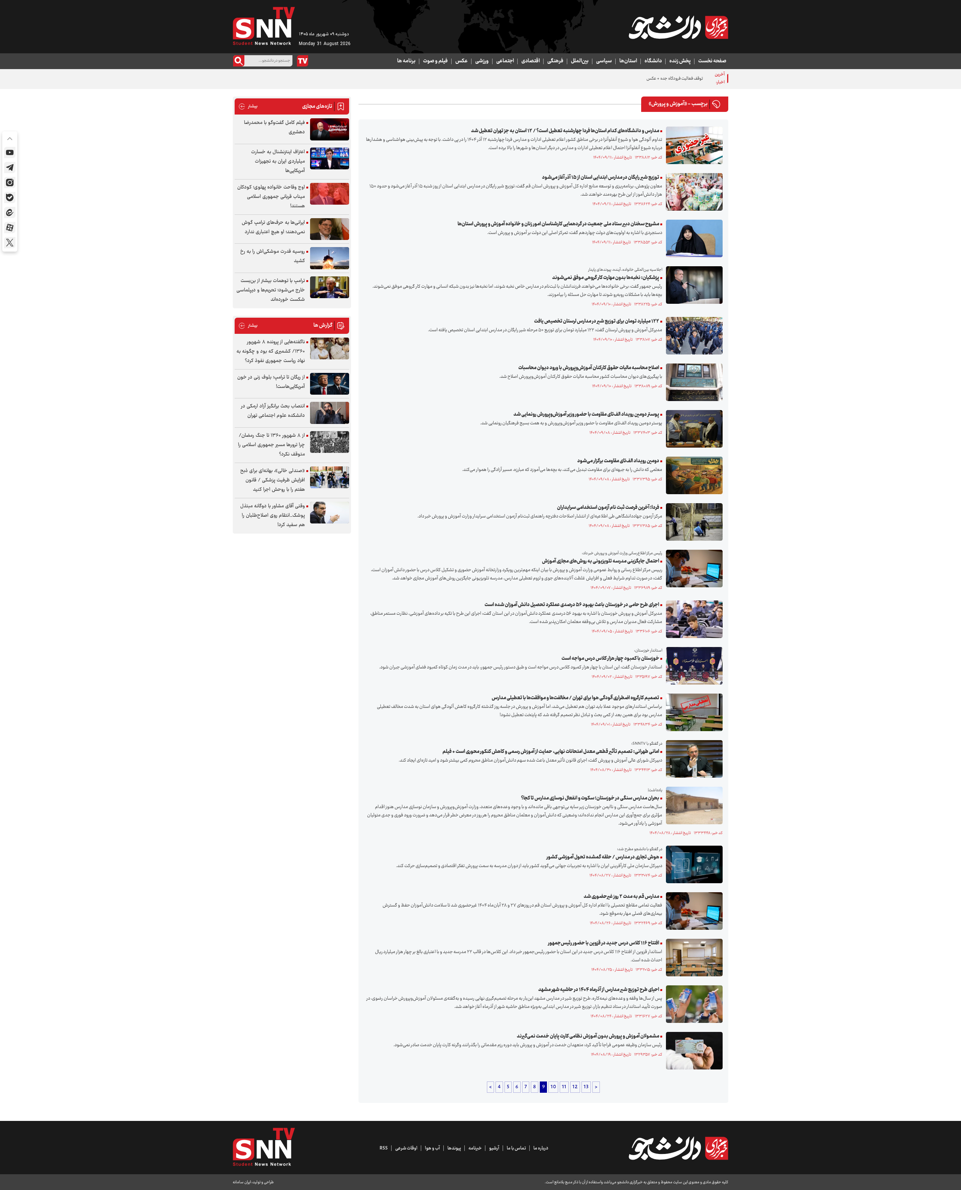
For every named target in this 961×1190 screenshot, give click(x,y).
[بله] (9, 197)
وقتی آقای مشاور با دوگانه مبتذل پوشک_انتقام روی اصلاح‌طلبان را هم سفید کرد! (272, 515)
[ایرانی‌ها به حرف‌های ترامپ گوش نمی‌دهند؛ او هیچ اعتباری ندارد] (329, 229)
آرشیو (494, 1148)
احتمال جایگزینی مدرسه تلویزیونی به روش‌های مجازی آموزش (600, 561)
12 (575, 1087)
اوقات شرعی (406, 1148)
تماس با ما (516, 1148)
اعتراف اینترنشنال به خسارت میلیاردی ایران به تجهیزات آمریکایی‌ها (278, 161)
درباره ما (540, 1148)
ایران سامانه (242, 1182)
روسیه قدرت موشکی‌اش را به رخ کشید (272, 256)
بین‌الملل (580, 61)
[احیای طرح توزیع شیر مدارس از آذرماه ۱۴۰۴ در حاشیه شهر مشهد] (692, 1004)
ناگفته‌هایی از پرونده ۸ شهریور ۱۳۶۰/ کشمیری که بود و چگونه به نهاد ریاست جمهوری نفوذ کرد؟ (270, 351)
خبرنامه (475, 1148)
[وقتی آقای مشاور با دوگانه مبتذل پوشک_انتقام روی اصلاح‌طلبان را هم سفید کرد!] (329, 513)
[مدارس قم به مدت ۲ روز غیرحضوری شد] (692, 911)
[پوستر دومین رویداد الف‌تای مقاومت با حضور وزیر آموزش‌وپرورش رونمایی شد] (692, 429)
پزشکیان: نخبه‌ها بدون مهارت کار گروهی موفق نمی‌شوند (605, 277)
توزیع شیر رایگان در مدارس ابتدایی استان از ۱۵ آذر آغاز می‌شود (600, 177)
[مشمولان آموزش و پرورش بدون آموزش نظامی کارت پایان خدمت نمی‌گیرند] (692, 1050)
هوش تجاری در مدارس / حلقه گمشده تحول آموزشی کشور (603, 857)
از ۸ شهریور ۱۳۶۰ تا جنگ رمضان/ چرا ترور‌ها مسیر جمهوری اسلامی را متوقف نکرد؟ (271, 445)
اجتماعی (505, 61)
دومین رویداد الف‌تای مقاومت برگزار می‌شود (618, 461)
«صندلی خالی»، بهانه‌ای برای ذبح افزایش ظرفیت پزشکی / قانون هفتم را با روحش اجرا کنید (272, 480)
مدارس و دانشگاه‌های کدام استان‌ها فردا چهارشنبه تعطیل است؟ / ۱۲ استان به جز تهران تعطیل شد (565, 131)
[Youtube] (9, 152)
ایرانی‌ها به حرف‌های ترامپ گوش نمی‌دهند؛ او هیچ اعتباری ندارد (273, 227)
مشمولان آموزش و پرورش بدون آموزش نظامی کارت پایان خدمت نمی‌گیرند (588, 1036)
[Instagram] (9, 182)
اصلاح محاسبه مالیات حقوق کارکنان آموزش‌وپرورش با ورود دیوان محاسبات (588, 368)
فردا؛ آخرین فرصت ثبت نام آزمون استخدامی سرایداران (608, 507)
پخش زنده (680, 61)
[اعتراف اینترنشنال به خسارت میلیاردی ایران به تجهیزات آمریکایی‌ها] (329, 159)
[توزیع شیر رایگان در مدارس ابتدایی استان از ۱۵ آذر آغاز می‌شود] (692, 192)
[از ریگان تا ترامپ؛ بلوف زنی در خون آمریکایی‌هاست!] (329, 384)
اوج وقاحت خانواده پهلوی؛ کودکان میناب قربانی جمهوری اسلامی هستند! (271, 197)
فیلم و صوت (435, 61)
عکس (461, 61)
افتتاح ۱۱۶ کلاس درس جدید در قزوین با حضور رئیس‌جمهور (603, 943)
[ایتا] (9, 212)
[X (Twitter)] (9, 242)
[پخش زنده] (302, 60)
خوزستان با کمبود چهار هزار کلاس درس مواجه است (610, 658)
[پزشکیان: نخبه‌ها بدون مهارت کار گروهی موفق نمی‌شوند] (692, 285)
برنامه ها (406, 61)
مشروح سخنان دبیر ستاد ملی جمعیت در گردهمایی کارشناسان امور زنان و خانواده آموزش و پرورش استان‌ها (558, 224)
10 (553, 1087)
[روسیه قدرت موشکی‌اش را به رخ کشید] (329, 258)
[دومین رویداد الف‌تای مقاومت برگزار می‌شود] (692, 475)
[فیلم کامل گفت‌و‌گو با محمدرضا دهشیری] (329, 129)
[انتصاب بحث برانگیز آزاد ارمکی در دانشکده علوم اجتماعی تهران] (329, 413)
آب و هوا (432, 1148)
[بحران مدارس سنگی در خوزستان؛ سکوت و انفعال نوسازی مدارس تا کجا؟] (692, 805)
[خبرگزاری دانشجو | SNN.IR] (678, 27)
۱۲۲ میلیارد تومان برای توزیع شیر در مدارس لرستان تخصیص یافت (596, 321)
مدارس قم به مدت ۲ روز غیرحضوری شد (621, 896)
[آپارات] (9, 227)
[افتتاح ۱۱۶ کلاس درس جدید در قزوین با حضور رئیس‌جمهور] (692, 957)
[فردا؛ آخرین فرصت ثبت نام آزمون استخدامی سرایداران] (692, 522)
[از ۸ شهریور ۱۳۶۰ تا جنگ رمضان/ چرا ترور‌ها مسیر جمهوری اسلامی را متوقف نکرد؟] (329, 442)
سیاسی (604, 61)
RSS (384, 1148)
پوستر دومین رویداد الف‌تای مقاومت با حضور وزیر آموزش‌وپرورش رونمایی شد (586, 414)
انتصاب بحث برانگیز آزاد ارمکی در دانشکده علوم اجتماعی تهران (273, 411)
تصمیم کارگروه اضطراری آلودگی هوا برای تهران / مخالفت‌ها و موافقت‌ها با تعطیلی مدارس (575, 698)
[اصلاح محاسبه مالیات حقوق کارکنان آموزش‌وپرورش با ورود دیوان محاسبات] (692, 382)
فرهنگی (555, 61)
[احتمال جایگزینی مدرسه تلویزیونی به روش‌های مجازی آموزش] (692, 568)
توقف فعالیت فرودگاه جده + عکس (674, 79)
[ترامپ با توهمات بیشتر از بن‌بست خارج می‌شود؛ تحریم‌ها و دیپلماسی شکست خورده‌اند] (329, 287)
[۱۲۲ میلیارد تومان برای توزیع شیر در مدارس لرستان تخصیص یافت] (692, 335)
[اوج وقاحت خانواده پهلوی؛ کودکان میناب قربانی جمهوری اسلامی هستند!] (329, 194)
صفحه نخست (712, 61)
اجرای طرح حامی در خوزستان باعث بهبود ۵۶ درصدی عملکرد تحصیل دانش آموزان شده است (572, 604)
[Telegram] (9, 167)
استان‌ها (628, 61)
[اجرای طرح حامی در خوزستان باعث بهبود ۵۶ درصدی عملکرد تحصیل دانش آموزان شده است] (692, 619)
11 (564, 1087)
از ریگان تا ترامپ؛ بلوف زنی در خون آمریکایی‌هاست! (271, 382)
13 (586, 1087)
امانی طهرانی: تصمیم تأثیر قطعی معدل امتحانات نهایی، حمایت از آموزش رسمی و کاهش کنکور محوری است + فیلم (551, 751)
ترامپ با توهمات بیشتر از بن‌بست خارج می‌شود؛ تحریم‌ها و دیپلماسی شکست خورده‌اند (270, 290)
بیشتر (248, 106)
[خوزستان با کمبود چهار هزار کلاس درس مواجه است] (692, 666)
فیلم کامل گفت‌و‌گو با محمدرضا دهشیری (274, 127)
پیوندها (454, 1148)
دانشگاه (653, 61)
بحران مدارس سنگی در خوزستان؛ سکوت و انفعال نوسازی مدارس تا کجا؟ (590, 798)
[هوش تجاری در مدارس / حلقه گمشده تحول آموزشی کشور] (692, 864)
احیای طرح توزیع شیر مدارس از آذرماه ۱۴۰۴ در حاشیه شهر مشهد (598, 989)
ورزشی (482, 61)
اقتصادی (530, 61)
